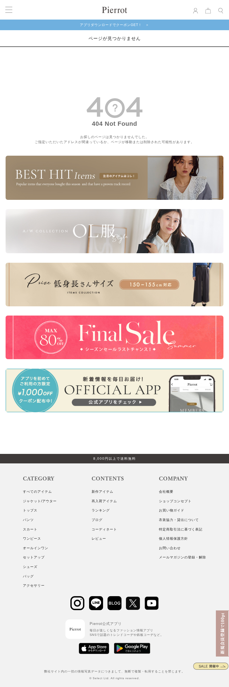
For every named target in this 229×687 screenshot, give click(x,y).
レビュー (99, 539)
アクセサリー (34, 585)
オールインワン (35, 548)
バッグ (28, 576)
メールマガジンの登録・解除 (182, 557)
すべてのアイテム (37, 492)
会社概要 (166, 492)
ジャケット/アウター (40, 501)
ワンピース (32, 539)
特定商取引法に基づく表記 (180, 529)
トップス (30, 510)
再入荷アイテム (104, 501)
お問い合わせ (170, 548)
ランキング (101, 510)
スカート (30, 529)
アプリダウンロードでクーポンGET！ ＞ (114, 25)
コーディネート (104, 529)
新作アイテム (102, 492)
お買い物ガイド (171, 510)
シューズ (30, 567)
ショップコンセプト (175, 501)
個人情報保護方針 (173, 539)
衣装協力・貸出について (179, 520)
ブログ (97, 520)
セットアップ (34, 557)
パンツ (28, 520)
